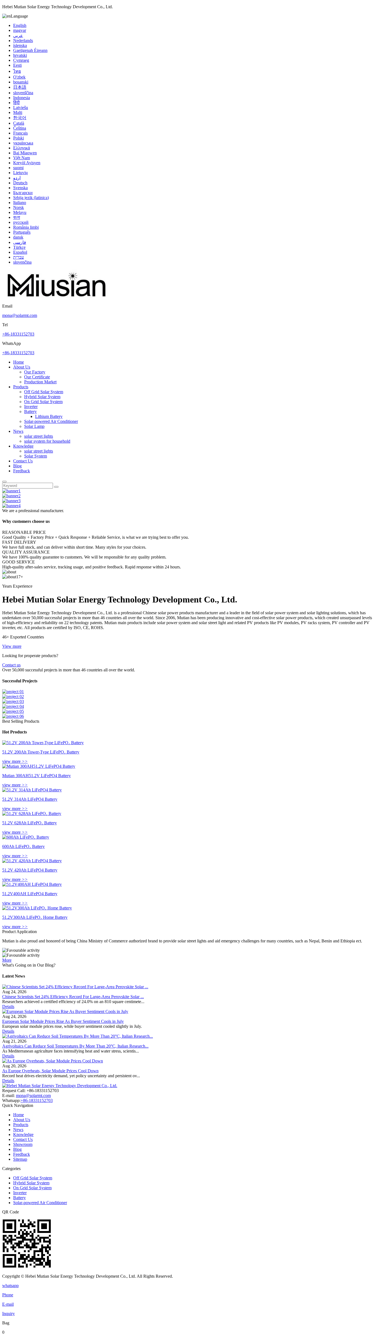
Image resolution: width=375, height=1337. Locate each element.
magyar (19, 30)
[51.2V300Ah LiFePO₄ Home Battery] (37, 908)
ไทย (17, 71)
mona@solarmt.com (19, 315)
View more (11, 646)
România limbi (26, 227)
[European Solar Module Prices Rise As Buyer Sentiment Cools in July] (65, 1011)
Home (18, 362)
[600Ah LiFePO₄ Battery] (25, 837)
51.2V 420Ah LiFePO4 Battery (29, 870)
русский (21, 222)
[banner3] (11, 500)
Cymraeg (21, 60)
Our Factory (34, 372)
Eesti (17, 65)
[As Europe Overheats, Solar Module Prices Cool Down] (52, 1061)
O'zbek (19, 77)
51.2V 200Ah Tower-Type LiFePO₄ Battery (40, 752)
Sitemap (20, 1159)
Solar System (35, 456)
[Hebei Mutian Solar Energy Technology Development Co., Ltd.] (57, 301)
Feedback (21, 470)
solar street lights (38, 436)
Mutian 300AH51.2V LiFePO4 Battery (36, 775)
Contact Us (23, 461)
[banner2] (11, 495)
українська (23, 143)
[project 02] (13, 696)
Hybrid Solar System (42, 396)
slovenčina (22, 262)
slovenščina (23, 92)
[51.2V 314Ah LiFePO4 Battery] (32, 790)
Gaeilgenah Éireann (30, 50)
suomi (18, 167)
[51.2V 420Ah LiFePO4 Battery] (32, 860)
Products (20, 386)
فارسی (19, 242)
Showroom (22, 1144)
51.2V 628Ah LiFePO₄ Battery (29, 822)
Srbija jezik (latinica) (31, 197)
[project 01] (13, 691)
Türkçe (19, 247)
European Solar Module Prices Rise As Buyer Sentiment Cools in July (63, 1021)
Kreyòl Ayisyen (26, 162)
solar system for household (47, 441)
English (19, 25)
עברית (18, 257)
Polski (18, 138)
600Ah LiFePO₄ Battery (23, 846)
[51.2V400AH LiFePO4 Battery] (32, 884)
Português (21, 232)
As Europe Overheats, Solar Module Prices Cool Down (50, 1070)
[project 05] (13, 711)
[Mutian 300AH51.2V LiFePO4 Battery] (38, 766)
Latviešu (20, 107)
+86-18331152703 (18, 334)
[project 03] (13, 701)
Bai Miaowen (25, 152)
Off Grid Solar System (43, 391)
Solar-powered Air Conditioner (51, 421)
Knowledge (23, 446)
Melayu (19, 212)
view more (15, 761)
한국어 (19, 117)
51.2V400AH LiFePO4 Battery (29, 893)
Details (8, 1006)
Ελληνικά (21, 148)
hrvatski (20, 55)
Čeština (19, 128)
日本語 (19, 87)
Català (18, 123)
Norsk (18, 207)
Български (23, 192)
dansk (18, 237)
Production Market (40, 381)
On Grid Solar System (43, 401)
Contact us (11, 665)
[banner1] (11, 491)
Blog (17, 466)
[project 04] (13, 706)
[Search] (4, 481)
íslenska (20, 45)
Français (20, 133)
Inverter (31, 406)
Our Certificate (37, 377)
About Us (21, 367)
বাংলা (16, 217)
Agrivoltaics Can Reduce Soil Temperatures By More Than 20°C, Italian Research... (75, 1046)
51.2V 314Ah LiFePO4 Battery (29, 799)
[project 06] (13, 716)
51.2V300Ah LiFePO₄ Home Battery (35, 917)
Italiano (19, 202)
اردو (17, 177)
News (18, 431)
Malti (17, 112)
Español (20, 252)
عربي (18, 35)
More (7, 960)
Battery (30, 411)
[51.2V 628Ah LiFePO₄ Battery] (31, 813)
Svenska (20, 187)
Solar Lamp (34, 426)
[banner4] (11, 505)
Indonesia (21, 97)
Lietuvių (20, 172)
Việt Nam (21, 157)
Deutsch (20, 182)
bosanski (20, 82)
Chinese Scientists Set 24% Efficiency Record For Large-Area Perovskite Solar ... (73, 996)
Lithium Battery (49, 416)
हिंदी (16, 102)
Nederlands (23, 40)
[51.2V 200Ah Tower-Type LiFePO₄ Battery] (43, 742)
